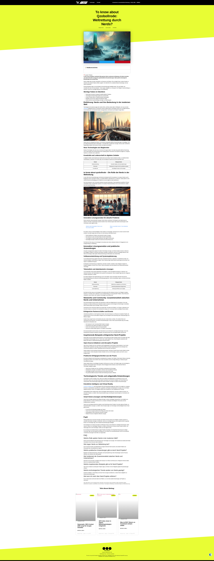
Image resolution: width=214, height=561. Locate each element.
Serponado (86, 108)
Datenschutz (108, 552)
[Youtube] (110, 548)
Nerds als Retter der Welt (114, 482)
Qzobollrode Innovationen (88, 483)
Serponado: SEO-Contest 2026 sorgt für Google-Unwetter (85, 526)
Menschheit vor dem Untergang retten (92, 482)
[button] (92, 2)
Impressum (104, 552)
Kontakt (98, 2)
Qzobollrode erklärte (122, 482)
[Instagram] (104, 548)
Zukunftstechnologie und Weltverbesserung (122, 483)
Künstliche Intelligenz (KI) (89, 386)
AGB (111, 552)
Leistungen (92, 2)
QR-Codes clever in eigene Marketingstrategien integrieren (105, 523)
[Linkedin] (107, 548)
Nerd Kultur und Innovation (104, 482)
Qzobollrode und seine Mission (98, 483)
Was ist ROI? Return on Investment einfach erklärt (127, 524)
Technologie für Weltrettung (109, 483)
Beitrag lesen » (80, 530)
